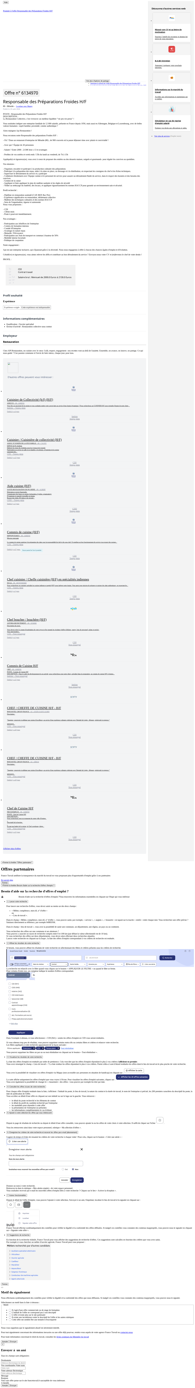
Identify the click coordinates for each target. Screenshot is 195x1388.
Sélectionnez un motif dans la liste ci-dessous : (20, 1302)
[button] (74, 403)
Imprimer (115, 83)
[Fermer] (2, 1287)
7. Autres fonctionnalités (16, 1195)
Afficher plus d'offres (12, 848)
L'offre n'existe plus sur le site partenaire (28, 1315)
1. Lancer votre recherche (17, 902)
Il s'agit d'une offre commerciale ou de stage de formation (36, 1310)
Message (4, 1376)
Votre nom (20, 1365)
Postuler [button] (28, 11)
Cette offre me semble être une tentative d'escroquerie (34, 1320)
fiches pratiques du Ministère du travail (73, 1337)
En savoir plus (7, 880)
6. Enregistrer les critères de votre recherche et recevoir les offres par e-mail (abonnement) (42, 1132)
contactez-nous (126, 1332)
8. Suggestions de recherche (18, 1235)
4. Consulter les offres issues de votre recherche (26, 1087)
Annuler (5, 1342)
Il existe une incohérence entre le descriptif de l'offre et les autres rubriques (43, 1317)
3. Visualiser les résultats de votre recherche (24, 1057)
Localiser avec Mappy (24, 106)
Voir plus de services (162, 136)
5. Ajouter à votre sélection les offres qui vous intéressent (29, 1113)
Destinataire (6, 1360)
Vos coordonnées (8, 1365)
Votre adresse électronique (12, 1370)
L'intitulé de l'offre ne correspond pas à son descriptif (34, 1312)
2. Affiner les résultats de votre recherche (23, 943)
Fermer (5, 883)
